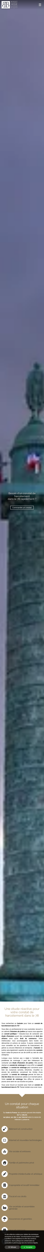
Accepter (29, 1247)
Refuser (13, 1247)
